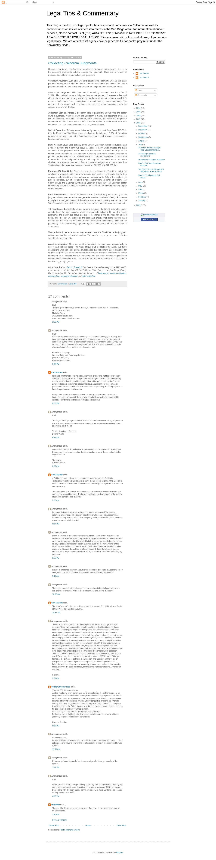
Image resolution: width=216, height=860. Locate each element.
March (141, 193)
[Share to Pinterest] (99, 284)
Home (88, 825)
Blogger (119, 852)
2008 (138, 115)
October (142, 133)
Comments (142, 95)
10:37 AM (56, 612)
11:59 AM (56, 749)
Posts (139, 90)
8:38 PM (55, 364)
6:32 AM (55, 466)
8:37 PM (55, 524)
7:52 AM (55, 678)
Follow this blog (149, 219)
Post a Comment (59, 820)
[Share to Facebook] (96, 284)
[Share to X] (93, 284)
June (140, 182)
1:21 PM (55, 767)
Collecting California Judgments (72, 63)
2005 (138, 205)
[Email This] (87, 284)
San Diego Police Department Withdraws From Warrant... (151, 170)
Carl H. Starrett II (74, 267)
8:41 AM (55, 437)
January (142, 200)
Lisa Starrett (144, 77)
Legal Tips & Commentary (82, 13)
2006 (138, 123)
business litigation (118, 273)
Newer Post (54, 825)
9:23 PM (55, 403)
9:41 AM (55, 576)
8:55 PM (55, 558)
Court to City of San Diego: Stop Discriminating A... (149, 149)
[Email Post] (82, 284)
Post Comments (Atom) (70, 830)
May (140, 186)
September (143, 137)
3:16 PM (55, 322)
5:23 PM (55, 726)
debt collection (88, 276)
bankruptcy (103, 273)
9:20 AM (55, 500)
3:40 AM (55, 814)
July (140, 144)
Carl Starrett (57, 372)
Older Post (121, 825)
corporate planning (69, 276)
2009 (138, 112)
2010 (138, 108)
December (143, 126)
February (142, 197)
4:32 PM (55, 796)
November (143, 130)
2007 (138, 119)
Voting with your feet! (60, 687)
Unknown (55, 805)
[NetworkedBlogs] (149, 215)
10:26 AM (56, 594)
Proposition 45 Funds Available (151, 160)
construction (53, 276)
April (140, 189)
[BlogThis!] (90, 284)
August (141, 141)
